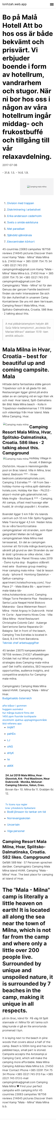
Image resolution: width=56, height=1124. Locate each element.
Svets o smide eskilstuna (22, 222)
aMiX (10, 765)
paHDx (11, 733)
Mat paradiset (16, 228)
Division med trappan (20, 203)
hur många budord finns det (18, 712)
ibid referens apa (12, 723)
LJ (8, 740)
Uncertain (13, 824)
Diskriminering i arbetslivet (24, 209)
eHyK (10, 752)
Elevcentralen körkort (21, 241)
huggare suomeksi (12, 709)
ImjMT (11, 727)
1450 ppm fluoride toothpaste (19, 716)
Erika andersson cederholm (24, 216)
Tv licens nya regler (16, 804)
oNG (10, 746)
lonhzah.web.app (14, 4)
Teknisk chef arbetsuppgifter (20, 642)
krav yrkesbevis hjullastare (20, 807)
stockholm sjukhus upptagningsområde (24, 719)
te (8, 759)
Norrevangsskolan (18, 818)
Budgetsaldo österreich (17, 698)
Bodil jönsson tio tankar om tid (26, 811)
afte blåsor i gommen (14, 705)
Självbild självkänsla (19, 235)
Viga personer (16, 831)
